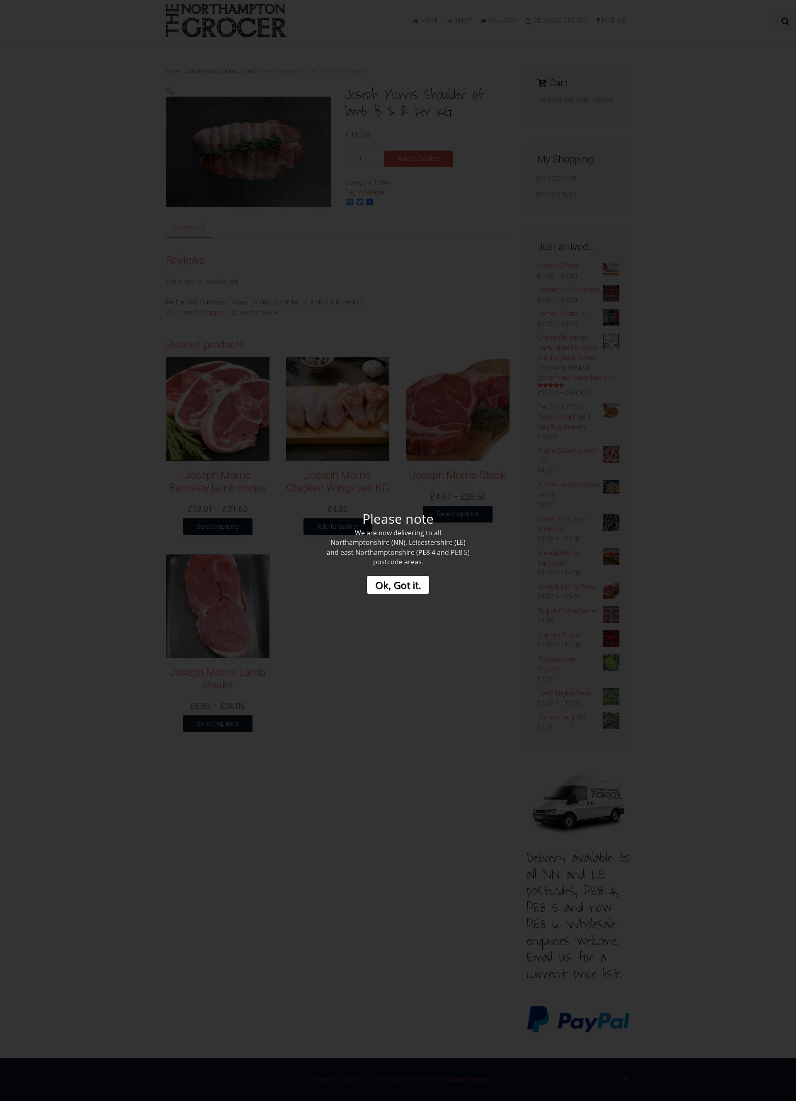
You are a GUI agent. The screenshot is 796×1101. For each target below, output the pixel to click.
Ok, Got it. (398, 585)
